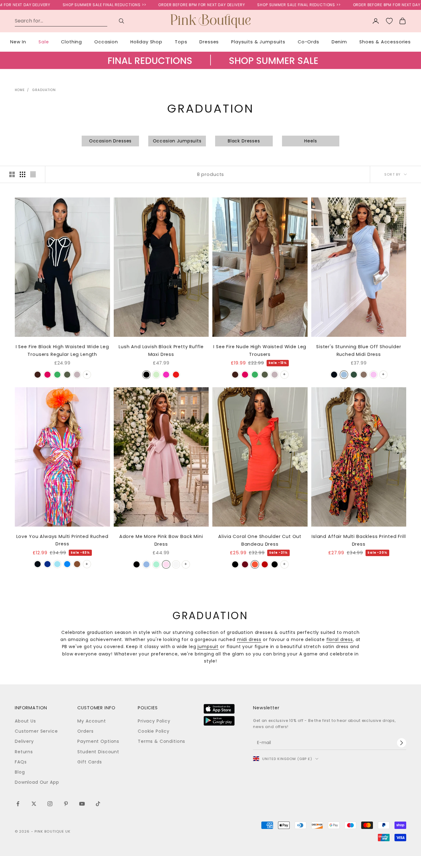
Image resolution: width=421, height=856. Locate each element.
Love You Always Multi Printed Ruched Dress (62, 540)
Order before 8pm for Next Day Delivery (185, 4)
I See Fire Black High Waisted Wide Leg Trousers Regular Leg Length (62, 350)
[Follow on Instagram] (50, 804)
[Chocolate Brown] (37, 375)
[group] (210, 66)
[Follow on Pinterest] (66, 804)
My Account (91, 721)
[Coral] (255, 564)
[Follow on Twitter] (34, 804)
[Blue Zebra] (67, 564)
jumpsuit (208, 646)
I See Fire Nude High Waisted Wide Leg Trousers (259, 350)
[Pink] (373, 375)
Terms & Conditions (161, 741)
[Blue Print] (47, 564)
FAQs (21, 762)
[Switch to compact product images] (33, 174)
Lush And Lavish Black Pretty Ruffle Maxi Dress (161, 350)
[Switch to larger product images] (12, 174)
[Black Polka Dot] (37, 564)
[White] (176, 564)
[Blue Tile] (57, 564)
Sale (44, 42)
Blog (20, 772)
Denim (339, 42)
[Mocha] (363, 375)
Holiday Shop (146, 42)
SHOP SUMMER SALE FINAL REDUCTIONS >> (88, 4)
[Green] (57, 375)
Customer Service (36, 731)
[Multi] (156, 375)
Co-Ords (308, 42)
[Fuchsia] (47, 375)
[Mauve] (77, 375)
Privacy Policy (154, 721)
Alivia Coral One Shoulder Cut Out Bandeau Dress (259, 540)
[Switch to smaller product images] (22, 174)
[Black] (146, 375)
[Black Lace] (274, 564)
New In (18, 42)
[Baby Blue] (344, 375)
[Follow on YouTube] (82, 804)
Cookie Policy (154, 731)
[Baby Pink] (166, 375)
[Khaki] (67, 375)
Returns (24, 752)
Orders (85, 731)
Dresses (209, 42)
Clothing (71, 42)
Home (20, 90)
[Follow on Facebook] (18, 804)
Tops (181, 42)
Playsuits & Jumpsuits (258, 42)
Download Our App (37, 782)
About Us (25, 721)
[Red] (176, 375)
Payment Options (98, 741)
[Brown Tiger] (77, 564)
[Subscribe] (401, 742)
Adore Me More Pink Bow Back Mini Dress (161, 540)
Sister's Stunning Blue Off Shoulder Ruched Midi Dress (358, 350)
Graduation (44, 90)
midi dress (249, 639)
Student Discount (98, 752)
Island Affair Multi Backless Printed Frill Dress (359, 540)
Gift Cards (89, 762)
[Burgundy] (245, 564)
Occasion (106, 42)
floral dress (339, 639)
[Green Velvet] (353, 375)
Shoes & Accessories (385, 42)
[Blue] (146, 564)
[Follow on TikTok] (98, 804)
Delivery (24, 741)
